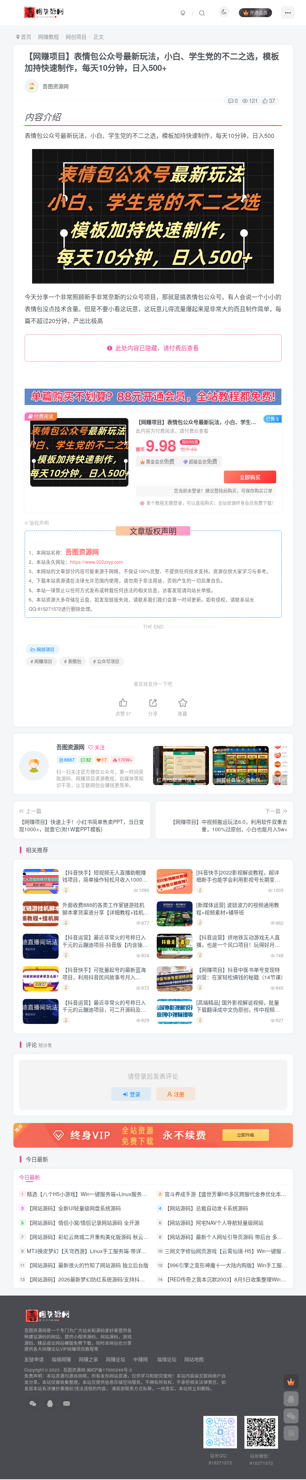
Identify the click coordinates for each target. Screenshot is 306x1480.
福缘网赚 (61, 1359)
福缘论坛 (166, 1359)
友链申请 (34, 1359)
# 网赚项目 (41, 661)
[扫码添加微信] (291, 1415)
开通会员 (259, 12)
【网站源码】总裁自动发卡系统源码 (206, 1208)
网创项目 (76, 36)
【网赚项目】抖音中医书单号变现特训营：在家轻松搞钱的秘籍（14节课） (241, 973)
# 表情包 (72, 661)
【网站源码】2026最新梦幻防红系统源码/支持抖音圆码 (91, 1279)
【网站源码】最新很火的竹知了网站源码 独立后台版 (88, 1265)
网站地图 (194, 1359)
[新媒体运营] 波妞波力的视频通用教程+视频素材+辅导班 (237, 908)
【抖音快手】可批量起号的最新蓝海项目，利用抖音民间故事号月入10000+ (104, 977)
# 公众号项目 (106, 661)
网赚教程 (48, 36)
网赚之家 (88, 1359)
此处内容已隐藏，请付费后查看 (155, 348)
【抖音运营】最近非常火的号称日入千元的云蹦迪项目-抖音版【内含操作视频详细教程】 (105, 944)
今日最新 (29, 1177)
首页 (25, 36)
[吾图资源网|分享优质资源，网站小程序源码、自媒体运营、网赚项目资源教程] (43, 11)
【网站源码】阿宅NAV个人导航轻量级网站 (214, 1222)
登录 (135, 1094)
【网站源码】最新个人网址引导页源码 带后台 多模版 (226, 1236)
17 (104, 759)
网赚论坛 (115, 1359)
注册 (179, 1094)
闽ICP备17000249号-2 (109, 1370)
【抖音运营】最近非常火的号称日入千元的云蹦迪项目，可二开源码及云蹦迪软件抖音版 (104, 1010)
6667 (69, 759)
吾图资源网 (56, 86)
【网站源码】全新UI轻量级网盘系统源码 (74, 1208)
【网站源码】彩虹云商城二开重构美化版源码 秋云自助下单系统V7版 (106, 1236)
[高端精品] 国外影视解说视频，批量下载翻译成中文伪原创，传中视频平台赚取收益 (238, 1010)
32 (88, 759)
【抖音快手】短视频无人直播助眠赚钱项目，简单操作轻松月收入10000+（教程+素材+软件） (105, 880)
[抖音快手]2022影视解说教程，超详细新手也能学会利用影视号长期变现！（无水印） (237, 880)
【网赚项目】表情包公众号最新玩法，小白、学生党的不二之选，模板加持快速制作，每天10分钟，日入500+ (152, 61)
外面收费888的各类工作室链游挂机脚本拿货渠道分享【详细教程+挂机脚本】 (105, 912)
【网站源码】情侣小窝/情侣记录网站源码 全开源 (83, 1222)
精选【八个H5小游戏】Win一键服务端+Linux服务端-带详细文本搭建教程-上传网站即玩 (128, 1194)
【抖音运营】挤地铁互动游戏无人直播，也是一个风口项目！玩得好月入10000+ (238, 944)
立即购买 (250, 477)
